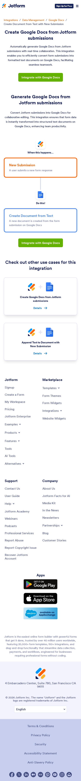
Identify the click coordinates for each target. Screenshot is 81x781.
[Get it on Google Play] (40, 584)
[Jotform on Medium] (33, 774)
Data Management (33, 20)
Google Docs (56, 20)
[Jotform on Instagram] (62, 774)
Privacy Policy (40, 735)
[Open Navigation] (77, 6)
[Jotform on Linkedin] (26, 774)
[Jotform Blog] (40, 774)
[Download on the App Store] (40, 598)
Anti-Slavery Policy (40, 762)
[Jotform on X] (19, 774)
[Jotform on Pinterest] (47, 774)
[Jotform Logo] (13, 6)
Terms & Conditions (40, 726)
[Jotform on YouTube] (54, 774)
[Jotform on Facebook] (12, 774)
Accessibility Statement (40, 753)
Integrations (11, 20)
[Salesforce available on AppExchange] (40, 613)
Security (40, 744)
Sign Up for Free (64, 6)
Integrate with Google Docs (40, 77)
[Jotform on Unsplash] (69, 774)
